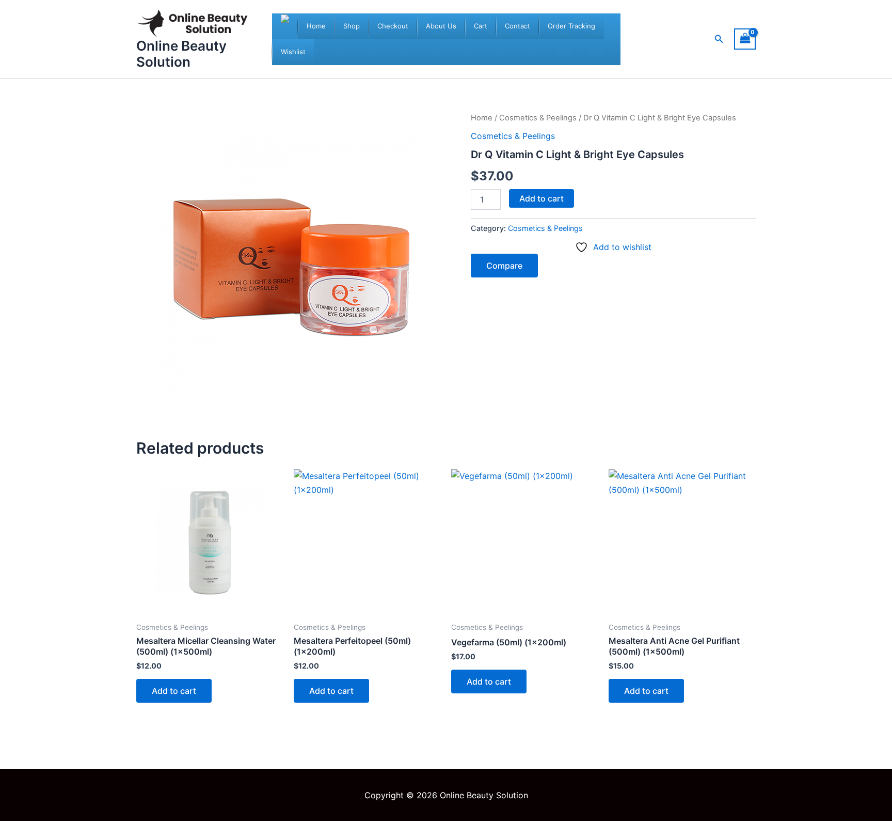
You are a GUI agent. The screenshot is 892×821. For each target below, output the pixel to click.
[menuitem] (316, 26)
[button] (719, 39)
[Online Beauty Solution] (285, 26)
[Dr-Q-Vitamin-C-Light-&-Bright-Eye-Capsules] (291, 267)
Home (481, 117)
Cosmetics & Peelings (538, 117)
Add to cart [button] (174, 691)
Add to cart (541, 198)
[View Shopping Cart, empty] (745, 39)
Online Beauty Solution (181, 54)
